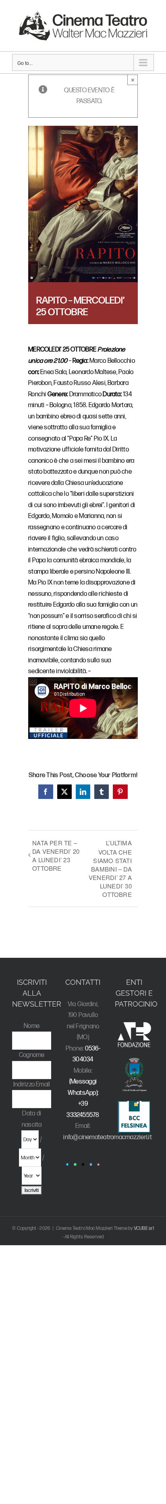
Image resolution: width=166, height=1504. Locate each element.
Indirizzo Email (31, 1084)
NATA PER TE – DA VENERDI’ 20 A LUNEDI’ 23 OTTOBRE (55, 855)
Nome (31, 1026)
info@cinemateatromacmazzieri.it (107, 1137)
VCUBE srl (144, 1228)
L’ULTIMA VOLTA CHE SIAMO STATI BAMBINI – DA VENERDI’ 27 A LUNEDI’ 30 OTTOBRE (110, 868)
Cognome (32, 1055)
